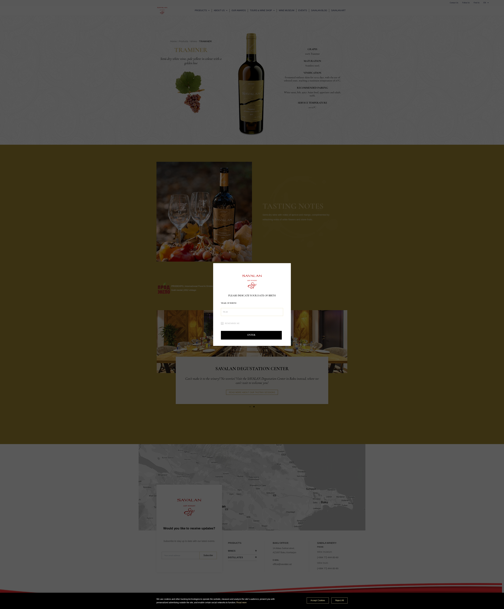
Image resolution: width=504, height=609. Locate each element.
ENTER (251, 335)
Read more (241, 602)
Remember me (232, 323)
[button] (318, 600)
